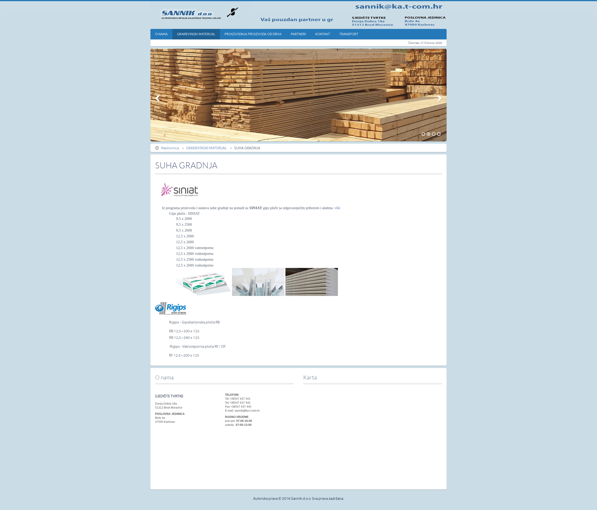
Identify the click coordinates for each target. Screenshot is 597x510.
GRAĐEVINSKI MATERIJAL (206, 148)
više (337, 208)
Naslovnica (170, 148)
